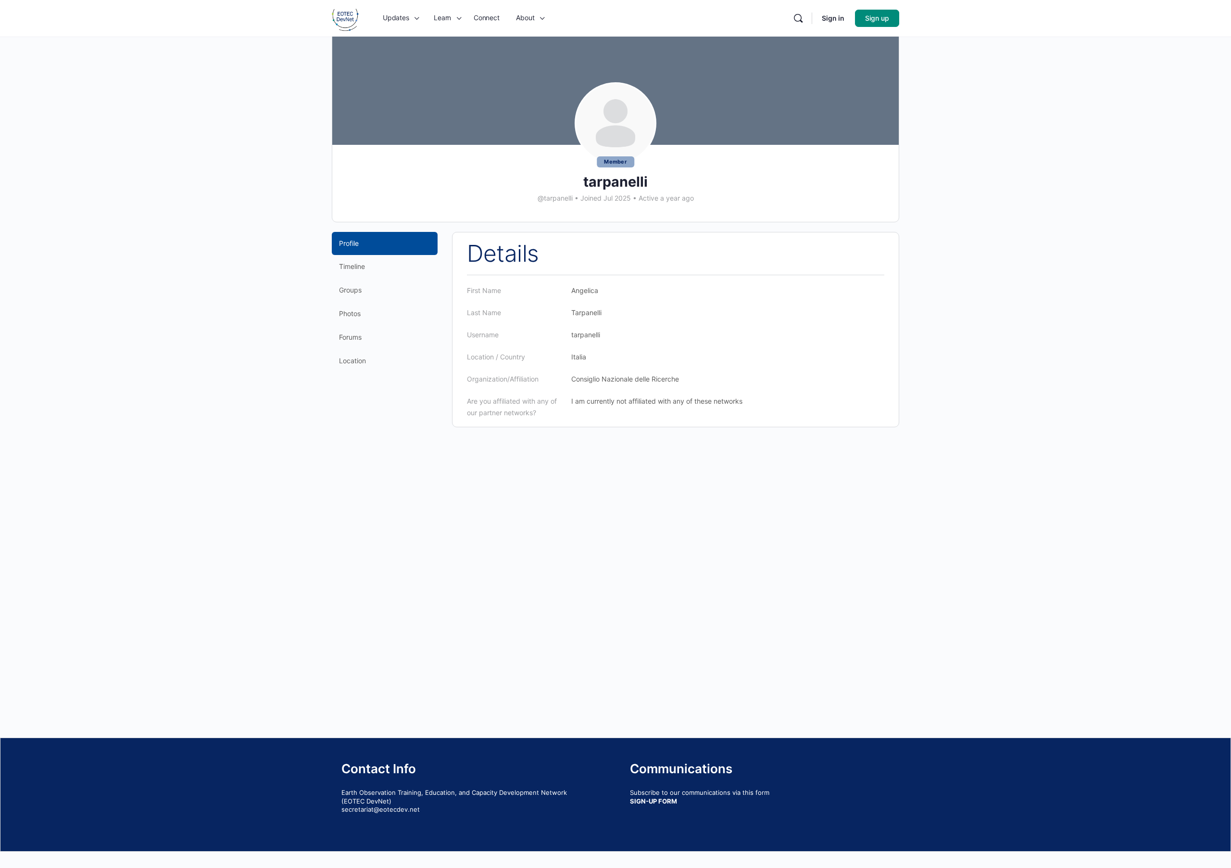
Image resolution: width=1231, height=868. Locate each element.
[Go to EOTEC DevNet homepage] (345, 18)
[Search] (798, 18)
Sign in (833, 18)
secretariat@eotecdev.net (380, 809)
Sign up (877, 18)
